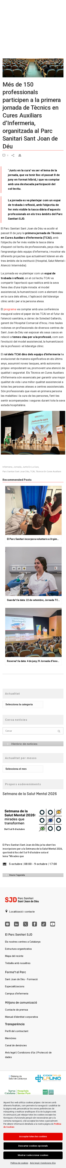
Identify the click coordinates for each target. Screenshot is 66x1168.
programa (10, 309)
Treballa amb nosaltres (17, 963)
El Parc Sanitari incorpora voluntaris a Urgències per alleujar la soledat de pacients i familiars (34, 539)
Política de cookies (19, 1163)
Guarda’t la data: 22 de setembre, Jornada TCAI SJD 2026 (34, 600)
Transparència (15, 1024)
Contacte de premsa (16, 1009)
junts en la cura (31, 467)
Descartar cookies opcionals (33, 1146)
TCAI (32, 471)
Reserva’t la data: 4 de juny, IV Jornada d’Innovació (34, 661)
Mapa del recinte (14, 956)
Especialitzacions (14, 986)
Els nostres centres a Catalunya (22, 941)
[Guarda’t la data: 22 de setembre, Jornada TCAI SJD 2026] (33, 571)
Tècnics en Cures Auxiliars (48, 471)
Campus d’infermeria (16, 993)
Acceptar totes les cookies (33, 1136)
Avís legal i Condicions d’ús (43, 1163)
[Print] (21, 155)
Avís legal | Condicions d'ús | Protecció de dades (28, 1055)
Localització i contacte (22, 911)
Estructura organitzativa (18, 948)
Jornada (17, 467)
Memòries (10, 1038)
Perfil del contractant (16, 1031)
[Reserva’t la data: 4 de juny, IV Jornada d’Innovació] (33, 632)
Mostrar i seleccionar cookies (33, 1155)
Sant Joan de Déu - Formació (21, 979)
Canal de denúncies (16, 1045)
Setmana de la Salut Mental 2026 (30, 793)
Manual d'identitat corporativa (21, 1016)
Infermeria (7, 467)
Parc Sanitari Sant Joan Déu (16, 471)
